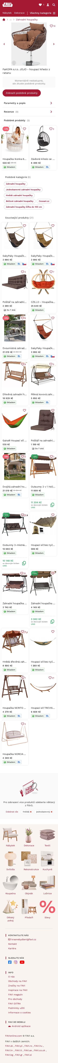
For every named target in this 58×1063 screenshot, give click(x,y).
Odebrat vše (12, 812)
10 (54, 26)
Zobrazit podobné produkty (22, 93)
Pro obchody (15, 999)
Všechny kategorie (40, 13)
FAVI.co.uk (40, 1050)
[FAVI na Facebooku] (9, 962)
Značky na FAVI (16, 985)
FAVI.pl (19, 1046)
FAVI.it (19, 1050)
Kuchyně (47, 869)
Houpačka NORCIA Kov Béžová (20, 754)
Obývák (29, 893)
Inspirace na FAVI (17, 990)
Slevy (47, 917)
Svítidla (10, 869)
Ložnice (47, 893)
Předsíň (29, 917)
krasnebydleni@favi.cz (23, 939)
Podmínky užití (16, 1008)
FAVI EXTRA (14, 1003)
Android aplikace (21, 1026)
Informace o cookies (19, 1012)
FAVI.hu (38, 1046)
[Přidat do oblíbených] (24, 129)
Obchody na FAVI (17, 981)
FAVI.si (28, 1055)
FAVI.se (28, 1050)
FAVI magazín (15, 994)
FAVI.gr (19, 1055)
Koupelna (10, 893)
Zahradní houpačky (27, 19)
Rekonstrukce (30, 869)
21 (53, 678)
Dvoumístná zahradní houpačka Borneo (25, 348)
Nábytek (7, 13)
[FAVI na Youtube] (22, 962)
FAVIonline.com (13, 1035)
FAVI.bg (9, 1055)
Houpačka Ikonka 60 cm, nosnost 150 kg (25, 159)
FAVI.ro (28, 1046)
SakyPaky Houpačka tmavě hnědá (22, 255)
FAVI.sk (9, 1046)
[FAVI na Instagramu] (15, 962)
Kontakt (12, 944)
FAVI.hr (9, 1050)
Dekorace (19, 13)
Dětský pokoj (10, 919)
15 (25, 573)
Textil (47, 845)
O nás (11, 976)
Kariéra (12, 948)
